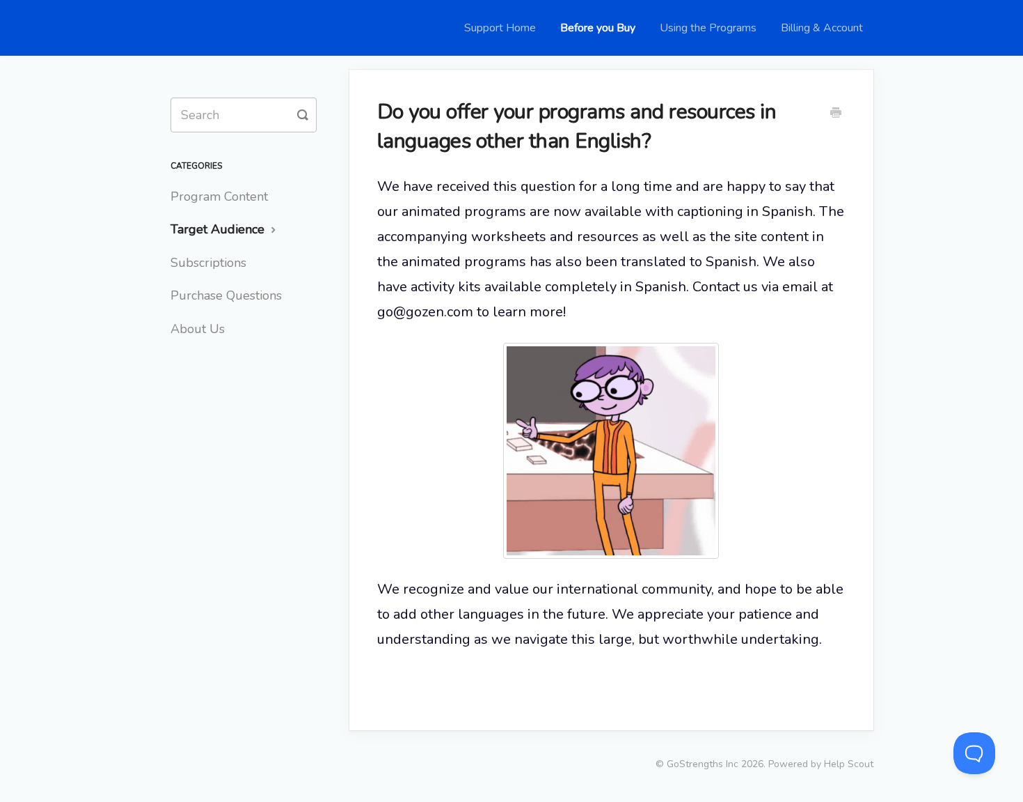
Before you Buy (597, 28)
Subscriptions (208, 262)
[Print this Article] (835, 114)
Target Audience (219, 229)
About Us (197, 329)
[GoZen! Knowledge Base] (184, 28)
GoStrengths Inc (702, 764)
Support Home (500, 28)
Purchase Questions (226, 295)
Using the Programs (708, 28)
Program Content (219, 196)
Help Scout (848, 764)
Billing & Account (822, 28)
